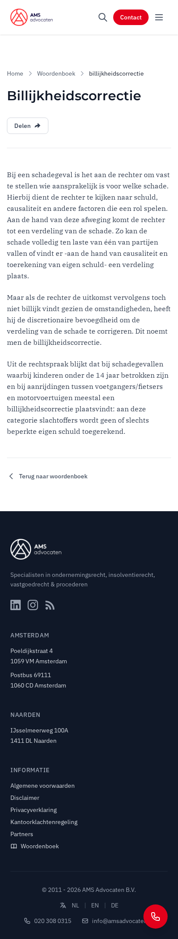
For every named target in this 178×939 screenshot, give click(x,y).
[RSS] (50, 605)
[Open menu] (159, 17)
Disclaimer (24, 798)
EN (95, 905)
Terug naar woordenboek (53, 476)
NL (75, 905)
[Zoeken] (102, 17)
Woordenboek (56, 73)
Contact (131, 17)
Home (15, 73)
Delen (22, 126)
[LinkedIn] (15, 605)
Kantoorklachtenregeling (43, 822)
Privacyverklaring (33, 810)
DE (114, 905)
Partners (21, 834)
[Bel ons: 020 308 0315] (155, 916)
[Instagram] (33, 605)
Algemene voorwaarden (42, 785)
